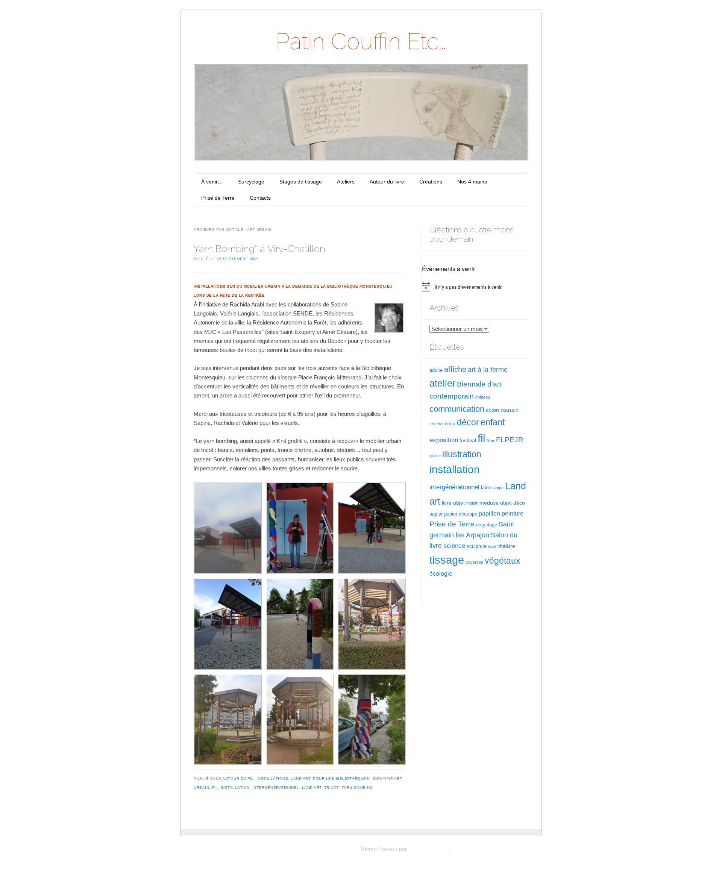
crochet (436, 424)
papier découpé (460, 514)
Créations (430, 182)
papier (436, 514)
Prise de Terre (218, 198)
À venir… (212, 182)
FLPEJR (509, 440)
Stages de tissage (300, 182)
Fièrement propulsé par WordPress (315, 849)
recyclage (486, 525)
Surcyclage (251, 182)
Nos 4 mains (472, 182)
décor (468, 422)
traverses (474, 562)
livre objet (453, 503)
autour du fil (238, 778)
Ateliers (346, 182)
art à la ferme (488, 369)
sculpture (477, 546)
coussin (510, 410)
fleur (490, 440)
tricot (331, 788)
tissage (446, 560)
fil (215, 788)
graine (435, 455)
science (454, 545)
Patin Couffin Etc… (361, 41)
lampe (498, 487)
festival (468, 440)
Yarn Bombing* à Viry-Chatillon (259, 248)
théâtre (506, 546)
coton (492, 410)
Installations (272, 778)
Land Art (300, 778)
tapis (492, 546)
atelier (442, 383)
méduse (489, 503)
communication (456, 409)
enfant (493, 422)
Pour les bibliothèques (341, 778)
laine (486, 487)
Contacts (260, 198)
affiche (455, 369)
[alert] (475, 286)
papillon (489, 513)
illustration (461, 454)
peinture (512, 513)
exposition (443, 440)
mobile (472, 503)
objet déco (512, 503)
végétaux (502, 561)
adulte (436, 370)
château (482, 397)
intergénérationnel (275, 788)
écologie (440, 573)
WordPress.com (428, 849)
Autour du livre (387, 182)
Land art (312, 788)
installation (235, 788)
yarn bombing (357, 788)
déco (450, 423)
